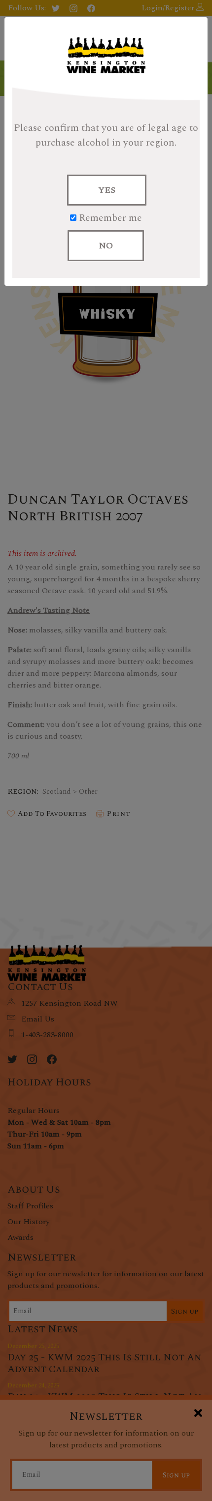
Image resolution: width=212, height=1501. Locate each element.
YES (106, 190)
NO (106, 245)
